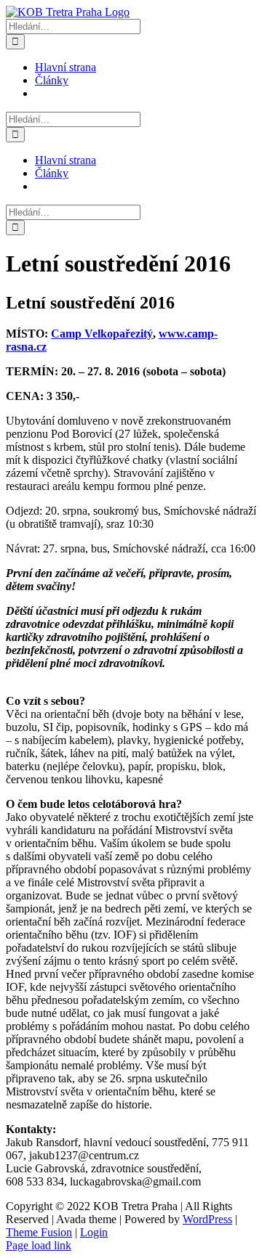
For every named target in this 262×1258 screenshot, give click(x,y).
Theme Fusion (39, 1232)
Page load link (38, 1245)
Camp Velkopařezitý (102, 333)
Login (94, 1232)
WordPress (207, 1219)
